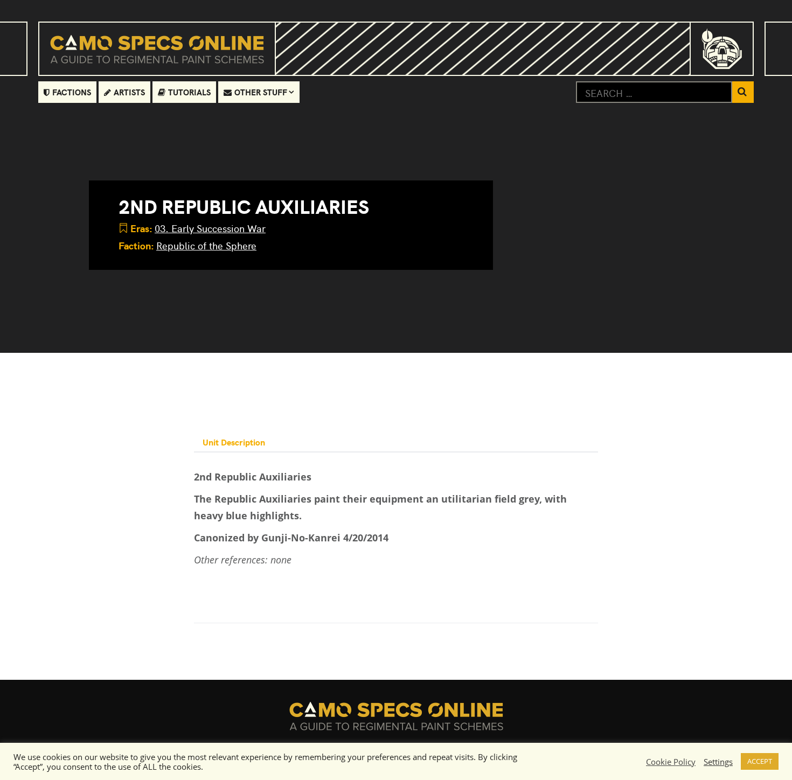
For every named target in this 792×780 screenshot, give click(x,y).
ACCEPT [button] (759, 761)
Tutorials (189, 92)
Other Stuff (260, 92)
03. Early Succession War (210, 228)
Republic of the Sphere (206, 245)
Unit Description (234, 442)
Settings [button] (718, 762)
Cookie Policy (671, 762)
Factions (71, 92)
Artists (129, 92)
